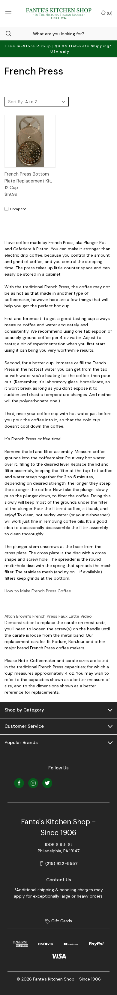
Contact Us (58, 880)
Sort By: (16, 101)
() (109, 13)
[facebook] (19, 783)
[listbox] (46, 101)
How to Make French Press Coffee (37, 591)
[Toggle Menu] (8, 13)
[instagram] (33, 783)
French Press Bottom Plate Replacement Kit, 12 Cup (28, 181)
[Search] (5, 33)
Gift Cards (61, 921)
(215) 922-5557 (61, 863)
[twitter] (47, 783)
